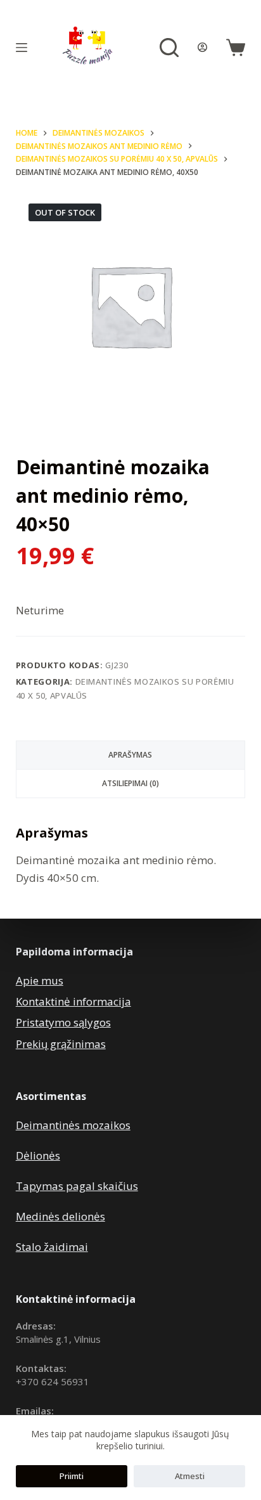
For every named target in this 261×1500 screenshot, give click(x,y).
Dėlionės (38, 1155)
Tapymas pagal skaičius (77, 1186)
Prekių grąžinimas (61, 1044)
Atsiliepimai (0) (130, 783)
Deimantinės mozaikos (73, 1125)
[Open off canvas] (21, 47)
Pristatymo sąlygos (63, 1022)
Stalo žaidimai (52, 1246)
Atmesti (190, 1476)
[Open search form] (169, 47)
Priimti (72, 1476)
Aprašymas (130, 754)
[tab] (131, 755)
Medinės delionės (60, 1216)
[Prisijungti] (202, 47)
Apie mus (39, 980)
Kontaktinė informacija (73, 1001)
